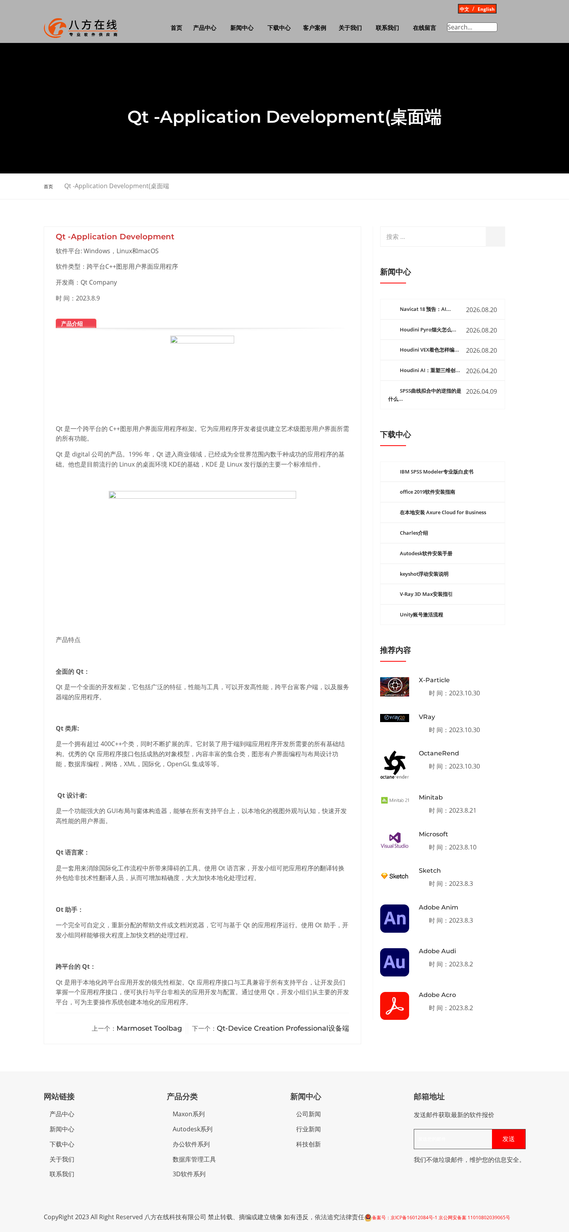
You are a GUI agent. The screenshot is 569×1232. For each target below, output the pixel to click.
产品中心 (204, 27)
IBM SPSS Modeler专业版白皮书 (436, 471)
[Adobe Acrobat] (394, 1006)
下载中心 (279, 27)
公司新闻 (308, 1114)
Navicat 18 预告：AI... (425, 308)
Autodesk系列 (193, 1129)
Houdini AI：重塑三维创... (430, 370)
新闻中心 (242, 27)
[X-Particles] (394, 687)
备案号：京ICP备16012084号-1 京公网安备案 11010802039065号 (441, 1217)
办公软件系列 (191, 1144)
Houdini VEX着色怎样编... (429, 349)
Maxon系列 (189, 1114)
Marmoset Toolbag (149, 1028)
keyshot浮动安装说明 (424, 573)
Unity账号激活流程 (421, 614)
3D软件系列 (189, 1174)
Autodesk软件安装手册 (426, 553)
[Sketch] (394, 876)
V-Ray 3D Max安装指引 (426, 593)
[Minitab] (394, 799)
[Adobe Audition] (394, 962)
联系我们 (387, 27)
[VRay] (394, 718)
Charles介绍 (414, 532)
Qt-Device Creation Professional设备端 (283, 1028)
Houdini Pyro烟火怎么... (428, 329)
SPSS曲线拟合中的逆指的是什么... (424, 394)
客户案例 (315, 27)
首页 (176, 27)
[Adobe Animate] (394, 918)
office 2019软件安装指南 (427, 491)
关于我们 (350, 27)
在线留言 (424, 27)
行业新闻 (308, 1129)
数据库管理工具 (194, 1159)
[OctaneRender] (394, 764)
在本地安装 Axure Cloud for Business (443, 512)
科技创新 (308, 1144)
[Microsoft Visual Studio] (394, 841)
